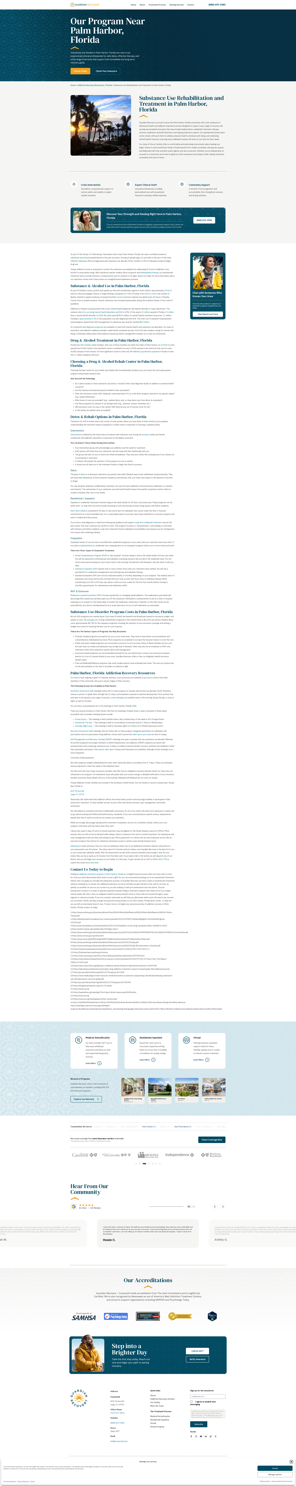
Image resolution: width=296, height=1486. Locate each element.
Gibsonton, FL (199, 1126)
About (153, 1395)
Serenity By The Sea (83, 722)
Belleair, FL (214, 1126)
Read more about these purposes (282, 1481)
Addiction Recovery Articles (162, 1399)
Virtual (153, 1423)
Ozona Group (80, 719)
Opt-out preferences (9, 1481)
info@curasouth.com (119, 1441)
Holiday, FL (134, 1126)
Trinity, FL (185, 1126)
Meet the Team (157, 1406)
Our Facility (155, 1402)
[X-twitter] (215, 1436)
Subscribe (198, 1424)
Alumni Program (157, 1427)
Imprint (32, 1481)
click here (94, 862)
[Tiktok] (211, 1436)
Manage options (275, 1475)
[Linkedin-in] (206, 1436)
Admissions (75, 846)
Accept (275, 1468)
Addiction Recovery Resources (90, 85)
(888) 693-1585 (216, 4)
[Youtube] (201, 1436)
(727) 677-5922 (117, 1413)
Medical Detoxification (160, 1416)
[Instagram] (196, 1436)
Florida (109, 85)
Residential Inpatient (159, 1420)
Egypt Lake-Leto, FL (116, 1126)
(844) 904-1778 (160, 859)
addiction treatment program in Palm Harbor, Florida (101, 874)
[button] (291, 1462)
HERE (134, 706)
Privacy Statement (23, 1481)
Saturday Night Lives (83, 726)
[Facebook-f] (191, 1436)
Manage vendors (265, 1481)
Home (73, 85)
